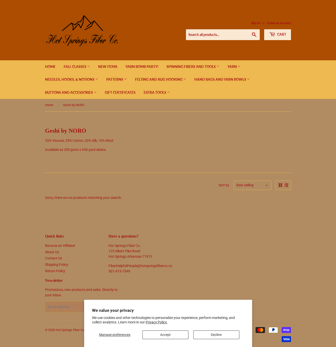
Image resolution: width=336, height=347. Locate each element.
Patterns (115, 79)
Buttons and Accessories (69, 92)
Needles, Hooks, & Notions (70, 79)
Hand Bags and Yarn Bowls (220, 79)
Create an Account (279, 23)
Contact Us (53, 258)
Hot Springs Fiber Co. (70, 330)
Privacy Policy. (157, 322)
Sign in (255, 23)
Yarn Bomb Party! (141, 66)
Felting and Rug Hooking (159, 79)
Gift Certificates (120, 92)
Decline (216, 335)
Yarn (233, 66)
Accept (165, 335)
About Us (52, 252)
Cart (281, 34)
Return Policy (55, 271)
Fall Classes (75, 66)
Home (50, 66)
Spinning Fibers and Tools (191, 66)
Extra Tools (155, 92)
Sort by (223, 185)
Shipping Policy (56, 265)
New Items (107, 66)
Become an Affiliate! (60, 246)
